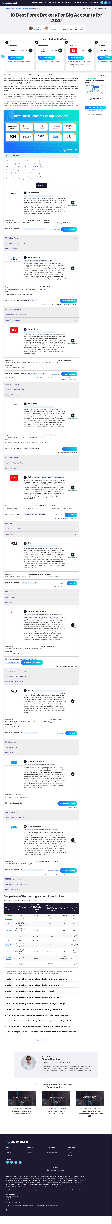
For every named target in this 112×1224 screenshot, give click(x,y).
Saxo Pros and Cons (12, 747)
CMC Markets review (52, 870)
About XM (9, 603)
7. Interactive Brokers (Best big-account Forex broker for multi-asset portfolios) (29, 179)
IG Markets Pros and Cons (15, 390)
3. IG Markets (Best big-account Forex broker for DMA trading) (24, 167)
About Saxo (9, 753)
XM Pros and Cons (12, 597)
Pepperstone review (53, 301)
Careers (49, 1150)
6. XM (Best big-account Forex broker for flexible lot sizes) (23, 176)
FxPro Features (10, 523)
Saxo (8, 951)
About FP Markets (11, 249)
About (7, 1150)
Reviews (60, 2)
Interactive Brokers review (12, 662)
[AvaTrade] (103, 50)
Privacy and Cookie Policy (36, 1205)
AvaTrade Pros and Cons (14, 463)
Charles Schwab (8, 958)
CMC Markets (8, 964)
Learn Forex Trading (83, 2)
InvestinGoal (9, 8)
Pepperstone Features (13, 309)
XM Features (9, 592)
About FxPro (9, 534)
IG (8, 924)
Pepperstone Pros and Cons (15, 315)
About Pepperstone (12, 320)
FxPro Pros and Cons (13, 529)
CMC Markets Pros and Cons (16, 884)
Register (70, 1155)
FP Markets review (55, 229)
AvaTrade (101, 46)
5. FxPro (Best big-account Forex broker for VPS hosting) (23, 173)
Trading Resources (37, 2)
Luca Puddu (53, 29)
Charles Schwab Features (14, 812)
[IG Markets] (73, 50)
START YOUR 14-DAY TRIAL (95, 107)
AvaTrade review (56, 449)
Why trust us (30, 1152)
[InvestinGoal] (13, 2)
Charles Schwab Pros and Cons (17, 818)
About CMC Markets (12, 890)
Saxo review (60, 733)
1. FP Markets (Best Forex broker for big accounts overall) (23, 161)
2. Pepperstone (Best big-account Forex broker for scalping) (24, 164)
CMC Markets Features (13, 879)
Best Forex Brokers (70, 2)
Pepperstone (43, 46)
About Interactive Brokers (14, 682)
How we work (30, 1150)
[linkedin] (15, 1162)
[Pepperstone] (43, 50)
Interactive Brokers (8, 945)
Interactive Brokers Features (15, 671)
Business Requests (52, 1152)
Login (69, 1152)
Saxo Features (10, 742)
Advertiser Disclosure (28, 1191)
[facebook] (11, 1162)
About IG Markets (11, 395)
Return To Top (41, 1040)
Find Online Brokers (50, 2)
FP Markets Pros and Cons (15, 243)
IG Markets (72, 46)
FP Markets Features (12, 238)
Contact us (71, 1150)
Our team (8, 1152)
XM (8, 940)
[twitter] (7, 1162)
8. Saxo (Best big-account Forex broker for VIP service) (22, 182)
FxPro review (59, 515)
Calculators (94, 2)
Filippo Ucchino (38, 29)
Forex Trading (17, 8)
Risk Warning (56, 1205)
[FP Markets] (14, 50)
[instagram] (20, 1162)
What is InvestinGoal (100, 8)
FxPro (8, 936)
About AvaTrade (11, 468)
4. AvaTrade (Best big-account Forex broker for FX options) (23, 170)
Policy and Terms (88, 8)
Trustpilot (56, 1167)
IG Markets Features (12, 384)
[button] (101, 2)
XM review (62, 583)
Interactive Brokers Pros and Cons (18, 676)
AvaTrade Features (12, 458)
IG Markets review (55, 374)
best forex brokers (11, 108)
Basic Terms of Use (47, 1205)
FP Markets (12, 46)
